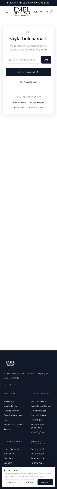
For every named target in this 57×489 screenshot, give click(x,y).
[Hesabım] (41, 11)
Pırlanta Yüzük (37, 449)
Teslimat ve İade (38, 401)
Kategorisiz (19, 107)
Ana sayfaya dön (30, 82)
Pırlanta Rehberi (11, 410)
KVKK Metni (36, 420)
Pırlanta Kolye (36, 107)
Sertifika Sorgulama (13, 415)
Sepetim (8, 462)
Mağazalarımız (10, 406)
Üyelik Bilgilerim (11, 449)
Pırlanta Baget (37, 102)
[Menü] (7, 12)
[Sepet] (51, 11)
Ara (46, 59)
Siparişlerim (9, 453)
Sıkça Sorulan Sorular (41, 406)
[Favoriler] (46, 11)
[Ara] (35, 11)
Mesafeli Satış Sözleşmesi (37, 426)
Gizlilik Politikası (38, 415)
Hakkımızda (9, 401)
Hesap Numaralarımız (14, 424)
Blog (6, 420)
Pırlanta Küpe (19, 102)
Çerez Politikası (38, 410)
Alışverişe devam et (26, 72)
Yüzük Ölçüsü (37, 432)
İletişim (7, 429)
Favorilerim (9, 458)
